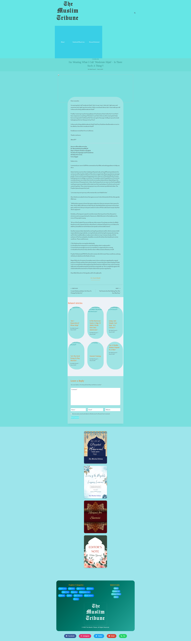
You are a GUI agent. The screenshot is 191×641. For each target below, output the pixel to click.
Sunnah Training (95, 356)
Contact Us (116, 591)
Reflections (71, 588)
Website (108, 410)
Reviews (76, 599)
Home (116, 597)
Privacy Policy (116, 594)
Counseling (95, 59)
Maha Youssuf (92, 69)
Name (73, 410)
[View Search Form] (134, 13)
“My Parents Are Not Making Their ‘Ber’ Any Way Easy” (109, 291)
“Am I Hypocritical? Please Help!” (74, 323)
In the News (90, 588)
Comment (74, 389)
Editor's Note (65, 592)
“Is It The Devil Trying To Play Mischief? (75, 358)
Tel (124, 636)
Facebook (71, 636)
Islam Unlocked (78, 595)
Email (90, 410)
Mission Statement (94, 42)
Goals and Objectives (79, 42)
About (63, 42)
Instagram (86, 636)
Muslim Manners (89, 595)
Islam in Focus (80, 588)
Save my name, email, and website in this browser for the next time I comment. (91, 414)
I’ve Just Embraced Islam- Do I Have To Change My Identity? (81, 291)
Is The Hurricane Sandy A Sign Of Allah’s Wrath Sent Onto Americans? (95, 325)
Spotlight (69, 595)
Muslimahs (62, 595)
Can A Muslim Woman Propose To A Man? (114, 347)
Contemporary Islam (85, 592)
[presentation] (76, 312)
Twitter (100, 636)
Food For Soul (62, 588)
